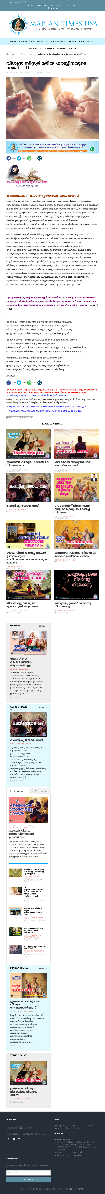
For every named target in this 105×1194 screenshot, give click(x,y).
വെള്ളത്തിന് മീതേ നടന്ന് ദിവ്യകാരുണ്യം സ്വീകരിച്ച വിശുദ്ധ (72, 509)
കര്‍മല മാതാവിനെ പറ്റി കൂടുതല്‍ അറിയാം (33, 930)
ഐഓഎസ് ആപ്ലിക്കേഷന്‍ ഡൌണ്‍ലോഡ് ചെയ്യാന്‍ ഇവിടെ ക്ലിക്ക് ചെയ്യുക (45, 411)
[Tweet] (21, 158)
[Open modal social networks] (39, 158)
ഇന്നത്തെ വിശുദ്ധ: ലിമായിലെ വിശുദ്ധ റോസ (27, 464)
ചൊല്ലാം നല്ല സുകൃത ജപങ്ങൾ (34, 947)
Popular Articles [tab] (18, 791)
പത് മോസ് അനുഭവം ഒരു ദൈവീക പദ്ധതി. (73, 464)
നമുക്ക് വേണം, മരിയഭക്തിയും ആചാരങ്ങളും (21, 662)
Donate (68, 5)
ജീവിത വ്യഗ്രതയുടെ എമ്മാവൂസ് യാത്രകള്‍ (22, 605)
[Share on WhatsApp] (31, 158)
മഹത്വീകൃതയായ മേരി (22, 506)
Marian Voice (57, 42)
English (72, 49)
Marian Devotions (15, 828)
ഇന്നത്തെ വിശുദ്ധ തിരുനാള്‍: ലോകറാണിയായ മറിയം (75, 554)
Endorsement (59, 5)
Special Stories (27, 54)
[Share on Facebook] (11, 158)
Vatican (31, 899)
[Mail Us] (57, 9)
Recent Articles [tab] (41, 791)
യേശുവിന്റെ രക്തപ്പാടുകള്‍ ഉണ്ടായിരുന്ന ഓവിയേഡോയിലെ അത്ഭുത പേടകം (27, 558)
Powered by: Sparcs (76, 1189)
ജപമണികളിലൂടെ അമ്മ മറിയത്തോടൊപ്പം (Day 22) (33, 911)
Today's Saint (23, 469)
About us (30, 5)
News (72, 42)
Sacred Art (34, 49)
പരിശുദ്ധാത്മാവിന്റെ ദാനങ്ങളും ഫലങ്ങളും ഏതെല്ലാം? (35, 871)
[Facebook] (48, 9)
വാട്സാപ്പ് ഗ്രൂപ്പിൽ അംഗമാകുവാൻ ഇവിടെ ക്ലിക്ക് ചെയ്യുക (37, 395)
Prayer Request (48, 5)
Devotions (58, 516)
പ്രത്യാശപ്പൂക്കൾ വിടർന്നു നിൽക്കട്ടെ (72, 605)
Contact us (38, 5)
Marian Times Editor (42, 72)
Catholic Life (25, 42)
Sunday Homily (27, 1012)
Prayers (49, 49)
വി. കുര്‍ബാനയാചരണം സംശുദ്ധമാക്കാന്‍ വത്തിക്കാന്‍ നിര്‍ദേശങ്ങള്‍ (34, 892)
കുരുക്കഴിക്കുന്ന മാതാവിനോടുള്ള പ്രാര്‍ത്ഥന (21, 834)
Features (41, 42)
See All (42, 626)
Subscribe (28, 1179)
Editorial (75, 5)
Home (13, 42)
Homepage (11, 54)
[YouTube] (52, 9)
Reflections (85, 42)
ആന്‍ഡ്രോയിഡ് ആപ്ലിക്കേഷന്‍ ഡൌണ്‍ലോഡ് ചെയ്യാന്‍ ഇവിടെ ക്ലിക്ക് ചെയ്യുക (47, 407)
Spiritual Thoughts (73, 469)
